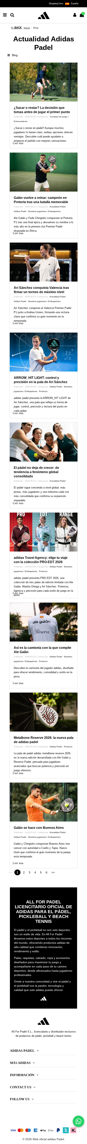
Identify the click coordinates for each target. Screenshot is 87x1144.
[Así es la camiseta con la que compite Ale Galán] (43, 622)
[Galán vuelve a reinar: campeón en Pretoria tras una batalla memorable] (43, 172)
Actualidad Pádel (58, 207)
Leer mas (18, 143)
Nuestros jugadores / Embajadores (44, 211)
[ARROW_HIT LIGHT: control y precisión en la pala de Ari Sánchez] (43, 352)
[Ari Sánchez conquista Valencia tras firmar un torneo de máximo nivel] (43, 262)
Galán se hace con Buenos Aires (39, 827)
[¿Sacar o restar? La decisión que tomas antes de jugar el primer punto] (43, 82)
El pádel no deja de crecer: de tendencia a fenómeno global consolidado (36, 472)
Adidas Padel (20, 211)
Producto (43, 391)
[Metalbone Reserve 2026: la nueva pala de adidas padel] (43, 712)
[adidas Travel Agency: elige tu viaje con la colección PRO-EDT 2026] (43, 532)
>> (53, 872)
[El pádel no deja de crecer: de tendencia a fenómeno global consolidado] (43, 442)
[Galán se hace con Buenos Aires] (43, 802)
